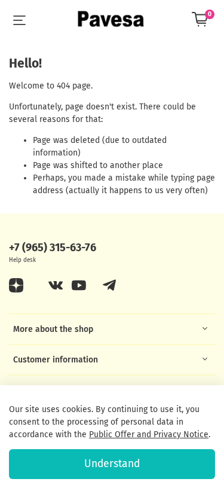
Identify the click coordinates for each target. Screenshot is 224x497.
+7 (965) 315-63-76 (52, 247)
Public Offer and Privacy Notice (148, 434)
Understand (112, 464)
